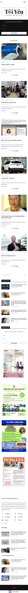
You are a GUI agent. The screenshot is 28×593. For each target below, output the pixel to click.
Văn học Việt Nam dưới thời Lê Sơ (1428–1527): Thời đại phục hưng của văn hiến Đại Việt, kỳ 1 (18, 541)
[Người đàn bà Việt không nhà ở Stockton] (5, 550)
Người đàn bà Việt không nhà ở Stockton (18, 549)
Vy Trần (3, 66)
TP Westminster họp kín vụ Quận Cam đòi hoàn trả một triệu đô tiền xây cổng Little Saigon (19, 577)
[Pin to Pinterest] (15, 75)
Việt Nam (3, 62)
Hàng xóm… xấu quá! (7, 178)
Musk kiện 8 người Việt (8, 102)
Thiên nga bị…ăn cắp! (7, 64)
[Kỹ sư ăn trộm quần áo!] (14, 242)
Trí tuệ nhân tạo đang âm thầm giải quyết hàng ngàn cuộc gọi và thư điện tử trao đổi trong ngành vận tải (19, 302)
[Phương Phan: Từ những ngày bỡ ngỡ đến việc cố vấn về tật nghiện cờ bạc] (5, 320)
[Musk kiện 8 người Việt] (14, 89)
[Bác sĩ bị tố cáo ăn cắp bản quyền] (14, 127)
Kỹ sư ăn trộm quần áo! (8, 255)
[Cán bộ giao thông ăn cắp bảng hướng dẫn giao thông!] (14, 203)
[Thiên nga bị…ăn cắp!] (14, 51)
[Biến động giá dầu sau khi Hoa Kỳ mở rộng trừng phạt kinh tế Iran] (5, 312)
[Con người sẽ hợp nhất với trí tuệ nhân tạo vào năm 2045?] (5, 286)
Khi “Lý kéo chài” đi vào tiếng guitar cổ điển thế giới (18, 293)
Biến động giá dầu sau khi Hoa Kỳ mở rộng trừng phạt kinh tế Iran (19, 311)
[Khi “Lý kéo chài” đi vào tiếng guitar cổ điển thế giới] (5, 295)
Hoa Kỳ (2, 100)
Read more (3, 72)
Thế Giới (2, 253)
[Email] (24, 2)
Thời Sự (7, 62)
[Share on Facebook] (12, 75)
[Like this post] (10, 75)
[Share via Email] (17, 75)
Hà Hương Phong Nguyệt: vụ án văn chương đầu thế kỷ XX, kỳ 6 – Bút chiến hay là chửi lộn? (18, 533)
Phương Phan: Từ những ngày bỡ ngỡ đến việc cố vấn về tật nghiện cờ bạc (19, 319)
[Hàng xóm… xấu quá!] (14, 165)
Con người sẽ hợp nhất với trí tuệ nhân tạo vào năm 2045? (18, 285)
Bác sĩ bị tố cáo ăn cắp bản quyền (11, 140)
